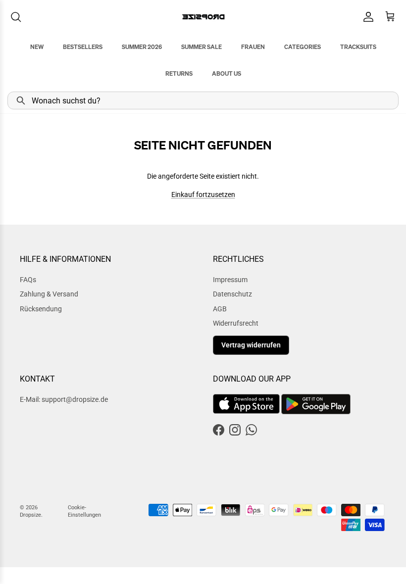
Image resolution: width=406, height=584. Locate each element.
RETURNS (179, 73)
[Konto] (366, 17)
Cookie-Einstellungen (84, 511)
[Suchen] (16, 17)
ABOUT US (226, 73)
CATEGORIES (302, 46)
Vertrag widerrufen (251, 345)
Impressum (230, 280)
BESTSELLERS (82, 46)
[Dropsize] (203, 16)
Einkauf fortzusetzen (203, 194)
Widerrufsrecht (235, 323)
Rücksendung (41, 309)
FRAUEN (253, 46)
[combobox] (203, 100)
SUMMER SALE (201, 46)
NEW (37, 46)
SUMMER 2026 (142, 46)
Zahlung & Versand (49, 294)
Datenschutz (232, 294)
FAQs (28, 280)
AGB (220, 309)
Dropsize (30, 515)
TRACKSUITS (358, 46)
